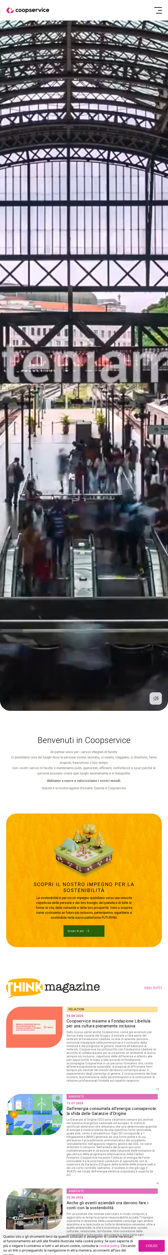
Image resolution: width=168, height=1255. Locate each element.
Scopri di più (76, 931)
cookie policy (109, 1245)
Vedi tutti (153, 988)
